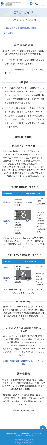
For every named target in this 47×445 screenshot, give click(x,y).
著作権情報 (9, 33)
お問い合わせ (30, 435)
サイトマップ (19, 435)
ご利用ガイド (36, 433)
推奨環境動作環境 (28, 28)
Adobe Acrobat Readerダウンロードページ (23, 360)
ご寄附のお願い (25, 433)
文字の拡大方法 (10, 28)
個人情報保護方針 (12, 433)
